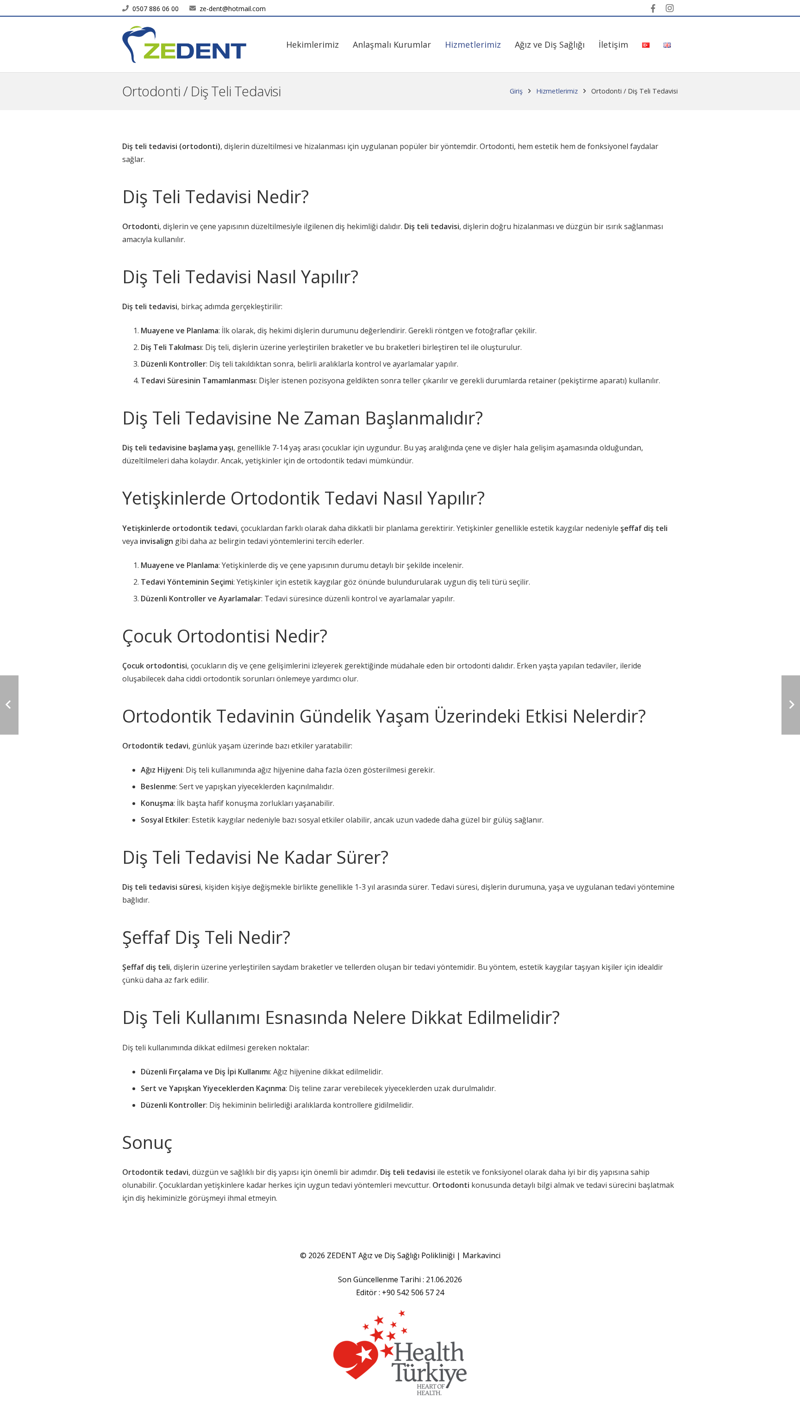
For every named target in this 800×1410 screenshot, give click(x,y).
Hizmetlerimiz (557, 91)
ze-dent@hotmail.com (233, 8)
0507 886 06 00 (155, 8)
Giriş (516, 91)
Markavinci (481, 1255)
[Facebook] (652, 8)
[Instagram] (669, 8)
